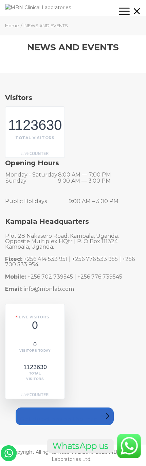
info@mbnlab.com (49, 289)
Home (12, 25)
